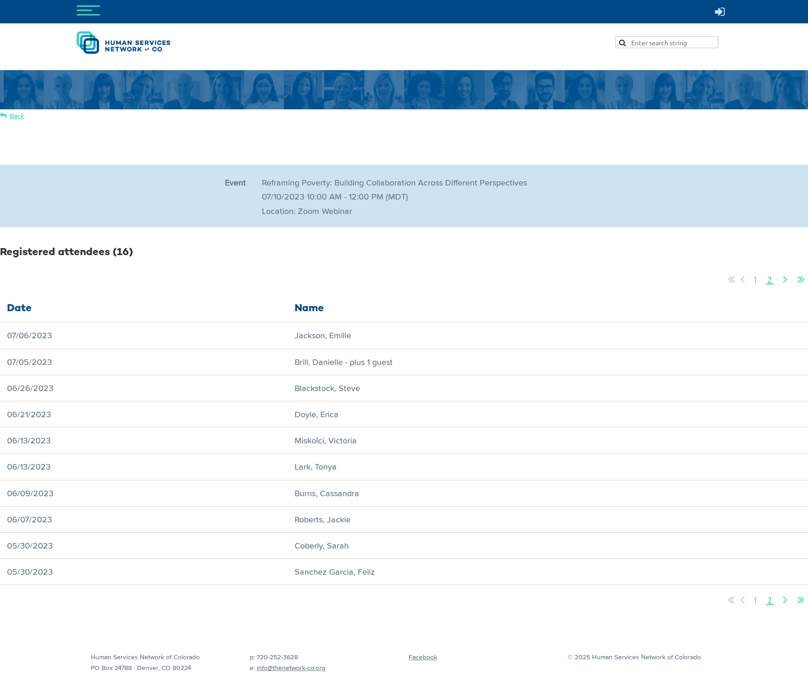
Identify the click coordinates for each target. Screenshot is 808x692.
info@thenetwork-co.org (291, 667)
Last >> (801, 279)
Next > (785, 279)
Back (17, 116)
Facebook (423, 657)
